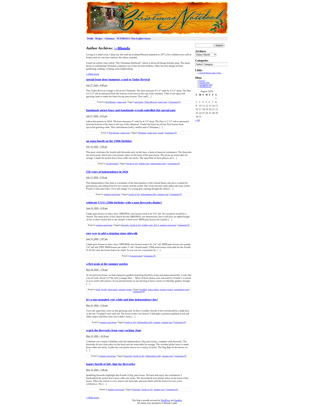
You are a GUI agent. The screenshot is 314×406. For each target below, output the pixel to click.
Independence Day (158, 164)
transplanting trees (181, 290)
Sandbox (178, 400)
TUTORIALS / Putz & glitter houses (134, 38)
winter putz (121, 102)
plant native (113, 290)
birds (98, 290)
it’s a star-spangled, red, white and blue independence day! (122, 299)
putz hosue (138, 102)
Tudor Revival (150, 102)
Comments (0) (175, 102)
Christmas (109, 38)
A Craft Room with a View (210, 73)
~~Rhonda (122, 48)
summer (157, 322)
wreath (160, 133)
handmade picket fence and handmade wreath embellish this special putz (131, 110)
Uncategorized (112, 164)
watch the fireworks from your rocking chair (113, 330)
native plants (153, 290)
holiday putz (144, 164)
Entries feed (204, 83)
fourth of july (132, 164)
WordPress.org (205, 87)
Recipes (98, 38)
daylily (104, 290)
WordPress (165, 400)
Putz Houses (110, 102)
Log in (202, 81)
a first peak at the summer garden (107, 263)
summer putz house (112, 194)
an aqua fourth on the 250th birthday (109, 141)
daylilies (143, 290)
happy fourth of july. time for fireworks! (110, 364)
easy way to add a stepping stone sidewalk (112, 233)
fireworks (125, 225)
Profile (90, 38)
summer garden (125, 290)
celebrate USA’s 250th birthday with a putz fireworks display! (124, 202)
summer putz (163, 194)
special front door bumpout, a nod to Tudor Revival (118, 79)
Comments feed (205, 85)
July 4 (156, 225)
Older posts (92, 74)
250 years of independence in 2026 (107, 171)
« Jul (197, 120)
